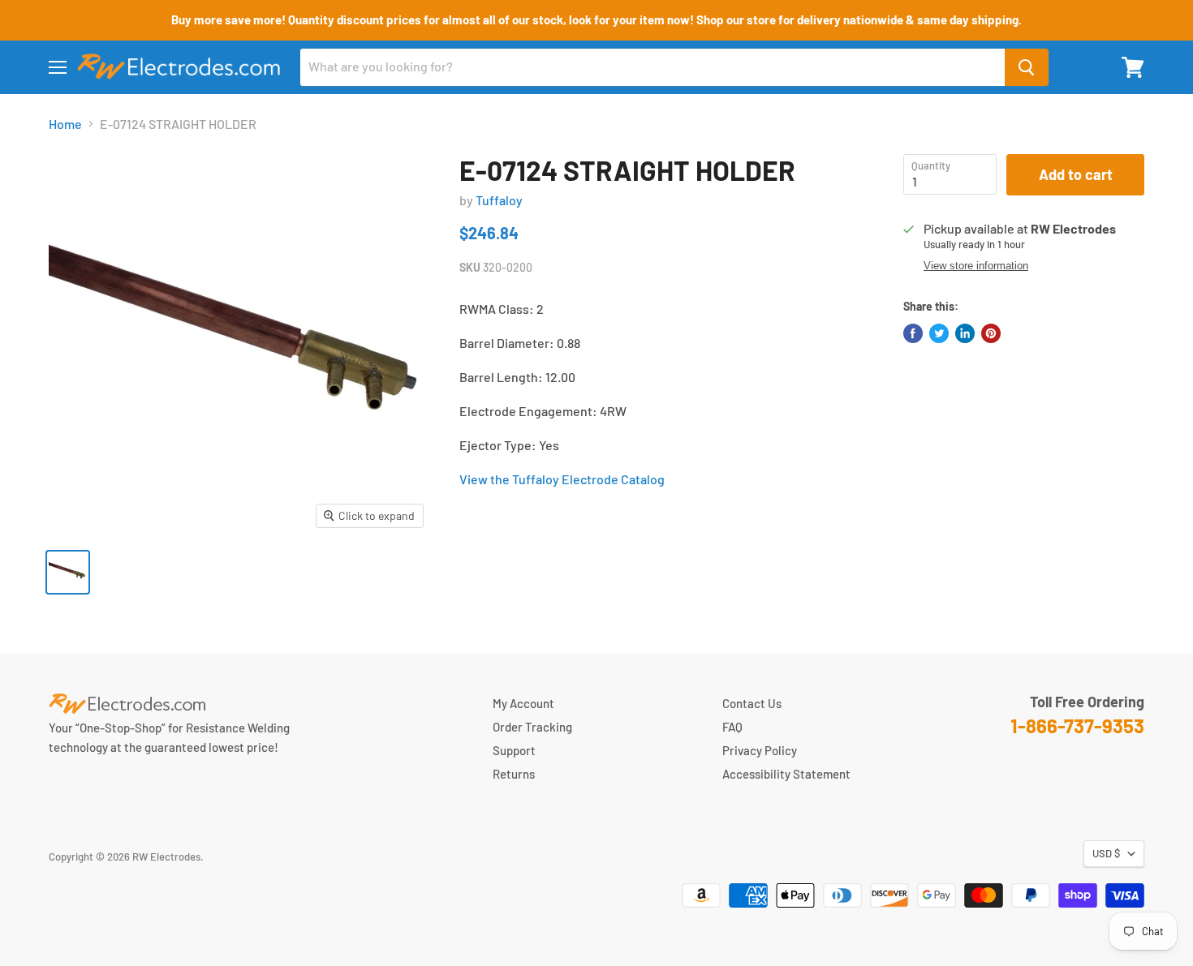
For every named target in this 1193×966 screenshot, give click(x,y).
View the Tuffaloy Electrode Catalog (562, 479)
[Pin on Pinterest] (991, 333)
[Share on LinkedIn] (965, 333)
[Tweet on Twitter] (939, 333)
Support (514, 750)
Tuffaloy (499, 200)
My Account (523, 703)
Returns (514, 773)
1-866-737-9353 (1077, 725)
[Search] (1027, 67)
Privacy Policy (759, 750)
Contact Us (752, 703)
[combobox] (652, 67)
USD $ (1106, 853)
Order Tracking (532, 726)
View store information (976, 266)
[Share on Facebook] (913, 333)
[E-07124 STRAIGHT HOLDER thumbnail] (67, 572)
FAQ (732, 726)
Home (65, 124)
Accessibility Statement (786, 773)
